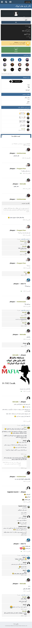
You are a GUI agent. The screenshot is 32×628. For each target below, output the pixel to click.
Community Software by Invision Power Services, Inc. (16, 625)
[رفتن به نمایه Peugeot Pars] (28, 165)
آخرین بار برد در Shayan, (19, 42)
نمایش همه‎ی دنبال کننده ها (7, 73)
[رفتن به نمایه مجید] (12, 64)
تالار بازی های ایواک (23, 6)
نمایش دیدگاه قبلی (23, 239)
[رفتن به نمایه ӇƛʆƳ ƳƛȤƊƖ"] (28, 122)
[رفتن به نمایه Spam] (28, 272)
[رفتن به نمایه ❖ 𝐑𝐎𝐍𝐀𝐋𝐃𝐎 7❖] (19, 59)
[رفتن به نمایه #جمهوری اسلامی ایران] (4, 59)
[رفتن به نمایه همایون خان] (28, 126)
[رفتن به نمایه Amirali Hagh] (27, 59)
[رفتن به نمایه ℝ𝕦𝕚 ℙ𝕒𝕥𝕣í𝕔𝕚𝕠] (27, 64)
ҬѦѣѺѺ (28, 143)
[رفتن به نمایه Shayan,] (28, 344)
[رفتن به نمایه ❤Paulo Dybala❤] (19, 64)
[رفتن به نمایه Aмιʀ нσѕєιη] (12, 69)
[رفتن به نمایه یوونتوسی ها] (4, 64)
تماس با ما (16, 624)
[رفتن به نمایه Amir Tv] (12, 59)
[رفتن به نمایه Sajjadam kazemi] (4, 69)
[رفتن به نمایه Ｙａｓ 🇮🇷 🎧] (28, 118)
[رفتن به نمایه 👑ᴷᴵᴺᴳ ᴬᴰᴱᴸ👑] (28, 114)
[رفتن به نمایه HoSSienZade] (28, 149)
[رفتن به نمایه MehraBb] (27, 69)
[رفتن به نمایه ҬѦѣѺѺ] (19, 69)
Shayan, (15, 143)
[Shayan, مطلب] (16, 22)
